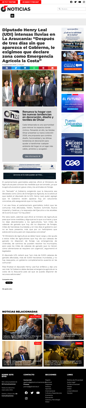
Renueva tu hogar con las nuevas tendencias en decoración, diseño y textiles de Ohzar (38, 115)
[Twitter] (75, 2)
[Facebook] (71, 2)
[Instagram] (84, 2)
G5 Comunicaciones (9, 384)
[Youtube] (80, 2)
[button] (12, 16)
